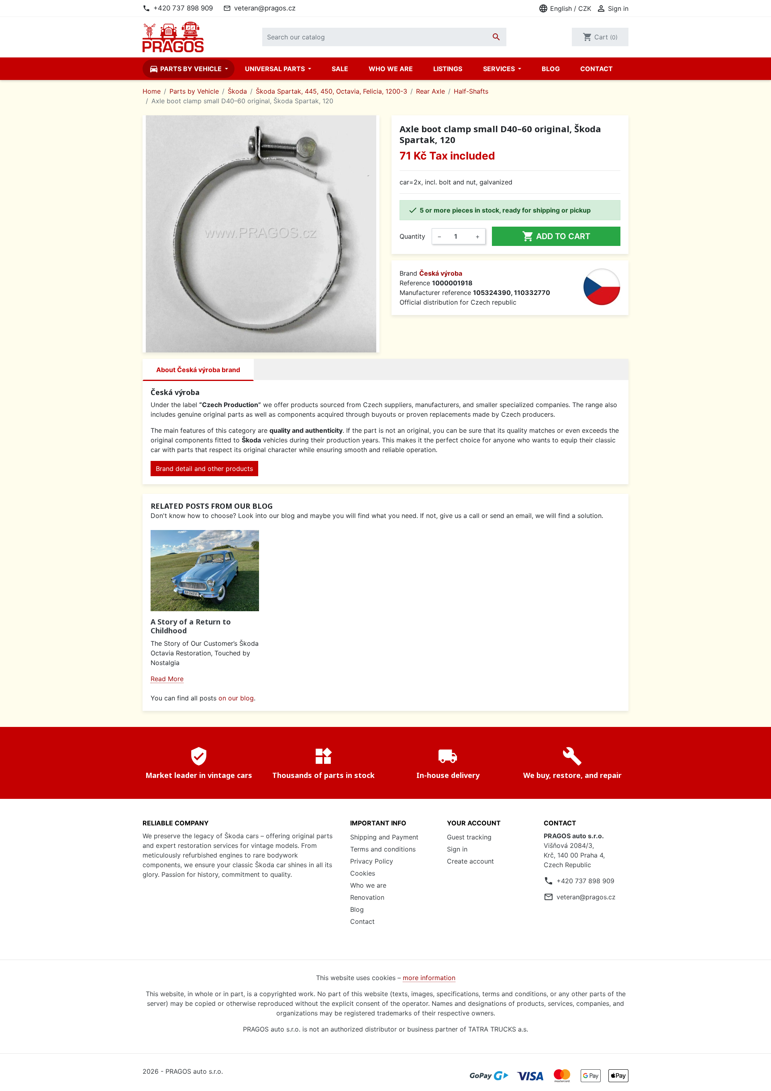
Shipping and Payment (384, 837)
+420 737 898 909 (183, 8)
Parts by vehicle (186, 69)
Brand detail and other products (204, 469)
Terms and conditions (383, 849)
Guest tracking (469, 837)
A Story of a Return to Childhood (191, 626)
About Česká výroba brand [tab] (198, 370)
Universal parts (275, 69)
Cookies (362, 873)
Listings (447, 69)
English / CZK (564, 8)
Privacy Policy (371, 861)
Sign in (457, 849)
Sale (340, 69)
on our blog (236, 698)
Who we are (391, 69)
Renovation (367, 897)
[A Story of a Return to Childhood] (205, 571)
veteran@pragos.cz (265, 8)
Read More (167, 679)
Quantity (412, 236)
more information (429, 978)
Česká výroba (440, 273)
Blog (551, 69)
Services (499, 69)
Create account (470, 861)
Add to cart (556, 236)
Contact (596, 69)
